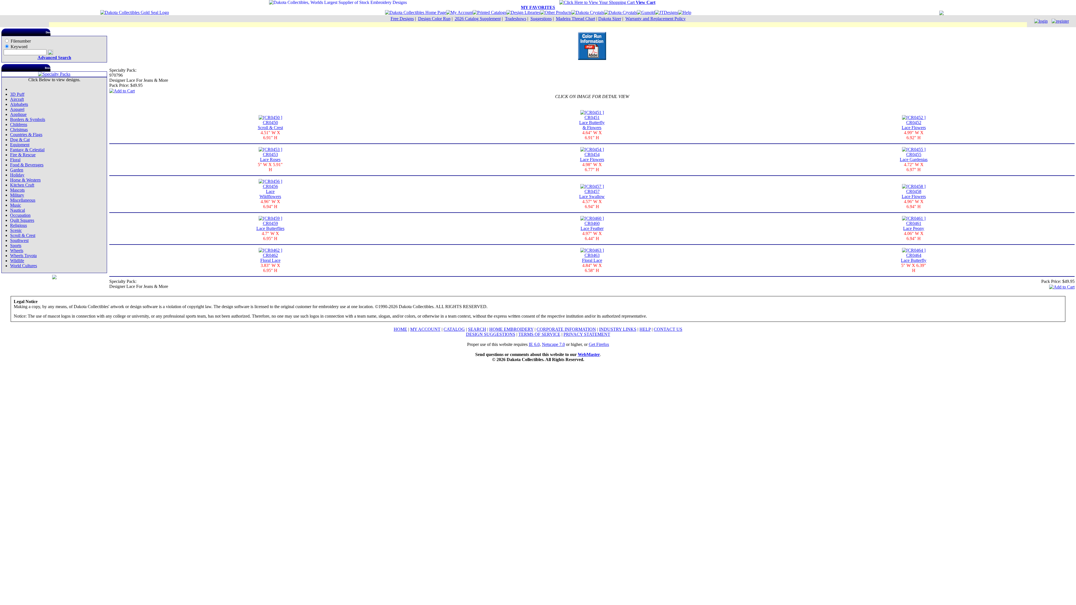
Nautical (17, 210)
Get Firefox (599, 344)
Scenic (16, 230)
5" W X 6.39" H (913, 268)
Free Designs (402, 18)
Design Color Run (434, 18)
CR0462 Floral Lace (270, 258)
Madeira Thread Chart (575, 18)
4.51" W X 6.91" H (270, 135)
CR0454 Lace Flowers (592, 157)
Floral (15, 159)
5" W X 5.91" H (270, 167)
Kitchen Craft (22, 185)
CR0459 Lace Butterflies (270, 226)
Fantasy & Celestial (27, 149)
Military (17, 195)
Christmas (19, 129)
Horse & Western (25, 180)
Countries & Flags (26, 134)
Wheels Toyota (23, 255)
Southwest (19, 240)
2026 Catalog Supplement (478, 18)
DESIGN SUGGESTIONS (490, 334)
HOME (400, 329)
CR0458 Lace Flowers (914, 194)
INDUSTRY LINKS (617, 329)
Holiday (17, 175)
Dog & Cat (20, 139)
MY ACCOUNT (425, 329)
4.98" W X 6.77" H (592, 167)
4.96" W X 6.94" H (270, 204)
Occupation (20, 215)
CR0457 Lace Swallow (592, 194)
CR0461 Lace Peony (913, 226)
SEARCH (477, 329)
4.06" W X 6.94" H (914, 236)
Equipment (19, 144)
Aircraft (17, 99)
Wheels (16, 250)
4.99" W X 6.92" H (914, 135)
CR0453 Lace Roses (270, 157)
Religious (18, 225)
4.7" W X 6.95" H (270, 236)
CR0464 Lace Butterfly (913, 258)
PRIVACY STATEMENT (586, 334)
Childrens (18, 124)
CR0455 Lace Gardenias (913, 157)
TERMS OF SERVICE (539, 334)
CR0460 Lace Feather (592, 226)
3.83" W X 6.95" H (270, 268)
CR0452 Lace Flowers (914, 125)
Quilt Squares (22, 220)
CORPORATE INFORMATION (566, 329)
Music (15, 205)
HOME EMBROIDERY (511, 329)
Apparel (17, 109)
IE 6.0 (534, 344)
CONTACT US (668, 329)
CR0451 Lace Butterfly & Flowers (592, 122)
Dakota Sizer (609, 18)
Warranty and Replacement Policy (655, 18)
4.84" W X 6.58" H (592, 268)
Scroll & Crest (22, 235)
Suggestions (541, 18)
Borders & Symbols (27, 119)
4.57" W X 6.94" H (592, 204)
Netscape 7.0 (553, 344)
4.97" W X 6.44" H (592, 236)
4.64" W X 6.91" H (592, 135)
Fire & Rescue (23, 154)
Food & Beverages (26, 164)
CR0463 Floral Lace (592, 258)
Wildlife (17, 260)
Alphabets (19, 104)
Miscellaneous (22, 200)
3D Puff (17, 94)
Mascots (17, 190)
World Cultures (23, 265)
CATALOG (454, 329)
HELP (645, 329)
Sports (15, 245)
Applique (18, 114)
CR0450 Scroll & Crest (270, 125)
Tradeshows (515, 18)
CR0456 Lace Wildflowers (270, 191)
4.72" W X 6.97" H (914, 167)
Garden (16, 169)
